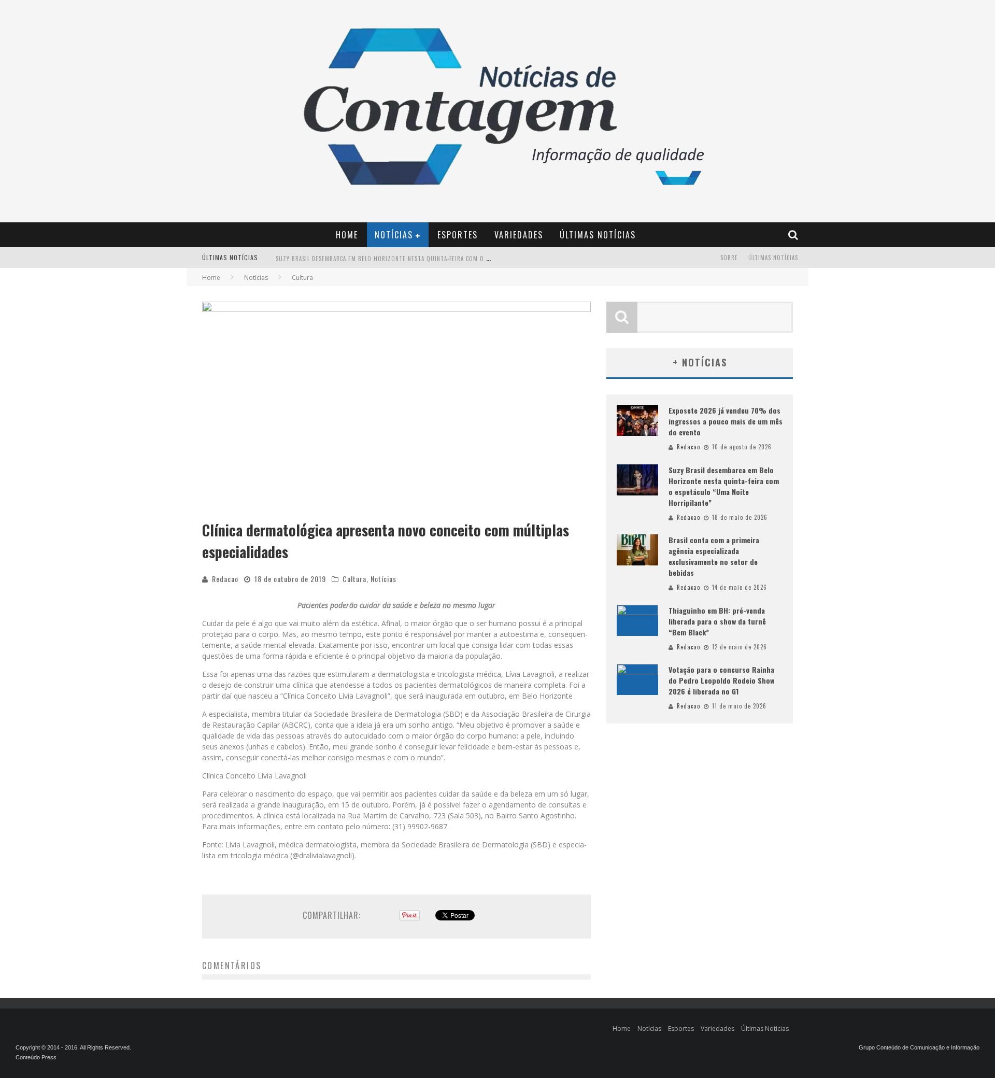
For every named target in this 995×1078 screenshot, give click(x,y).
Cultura (354, 578)
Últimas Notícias (598, 235)
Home (347, 235)
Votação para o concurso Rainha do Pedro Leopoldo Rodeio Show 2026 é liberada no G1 (721, 680)
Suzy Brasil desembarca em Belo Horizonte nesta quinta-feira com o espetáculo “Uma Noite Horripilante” (437, 258)
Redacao (225, 578)
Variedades (518, 235)
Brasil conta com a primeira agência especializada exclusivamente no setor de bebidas (714, 556)
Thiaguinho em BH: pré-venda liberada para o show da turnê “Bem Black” (717, 621)
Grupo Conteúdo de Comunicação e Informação (919, 1047)
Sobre (729, 257)
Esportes (457, 235)
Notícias (394, 235)
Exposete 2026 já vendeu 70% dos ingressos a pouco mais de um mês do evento (726, 421)
